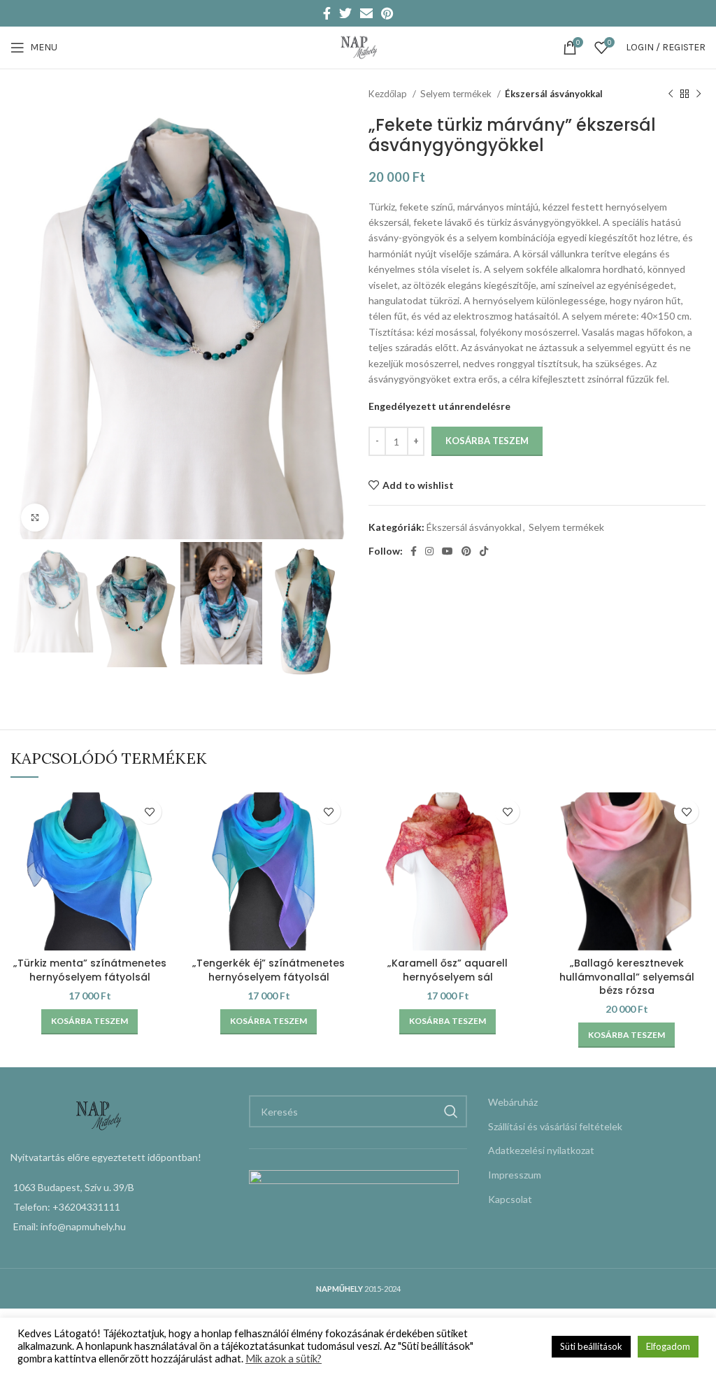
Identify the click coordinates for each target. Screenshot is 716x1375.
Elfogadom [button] (668, 1346)
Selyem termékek (457, 93)
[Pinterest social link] (387, 13)
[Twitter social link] (345, 13)
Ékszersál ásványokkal (554, 93)
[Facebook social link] (327, 13)
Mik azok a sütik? (283, 1359)
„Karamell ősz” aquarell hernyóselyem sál (447, 970)
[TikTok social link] (483, 551)
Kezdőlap (388, 93)
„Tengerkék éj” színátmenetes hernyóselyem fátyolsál (268, 970)
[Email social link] (366, 13)
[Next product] (699, 94)
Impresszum (514, 1175)
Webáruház (513, 1102)
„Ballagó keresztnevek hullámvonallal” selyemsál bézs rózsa (626, 976)
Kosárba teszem (487, 440)
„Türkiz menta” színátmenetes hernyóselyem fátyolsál (89, 970)
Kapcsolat (510, 1199)
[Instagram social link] (429, 551)
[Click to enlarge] (35, 518)
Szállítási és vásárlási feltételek (555, 1126)
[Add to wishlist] (149, 811)
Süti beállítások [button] (591, 1346)
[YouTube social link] (447, 551)
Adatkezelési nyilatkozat (541, 1150)
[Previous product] (671, 94)
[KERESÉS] (451, 1111)
